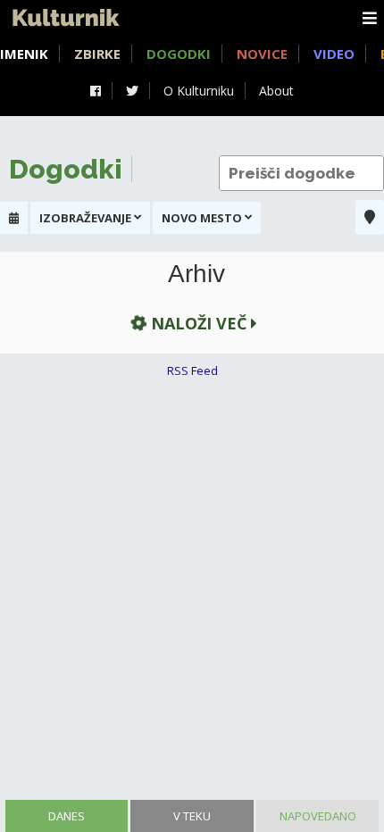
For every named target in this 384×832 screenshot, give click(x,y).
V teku (192, 816)
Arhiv (196, 274)
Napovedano (318, 816)
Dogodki (178, 53)
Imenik (24, 53)
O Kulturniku (198, 90)
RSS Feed (192, 370)
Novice (262, 53)
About (276, 90)
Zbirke (97, 53)
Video (334, 53)
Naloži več (198, 323)
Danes (66, 816)
